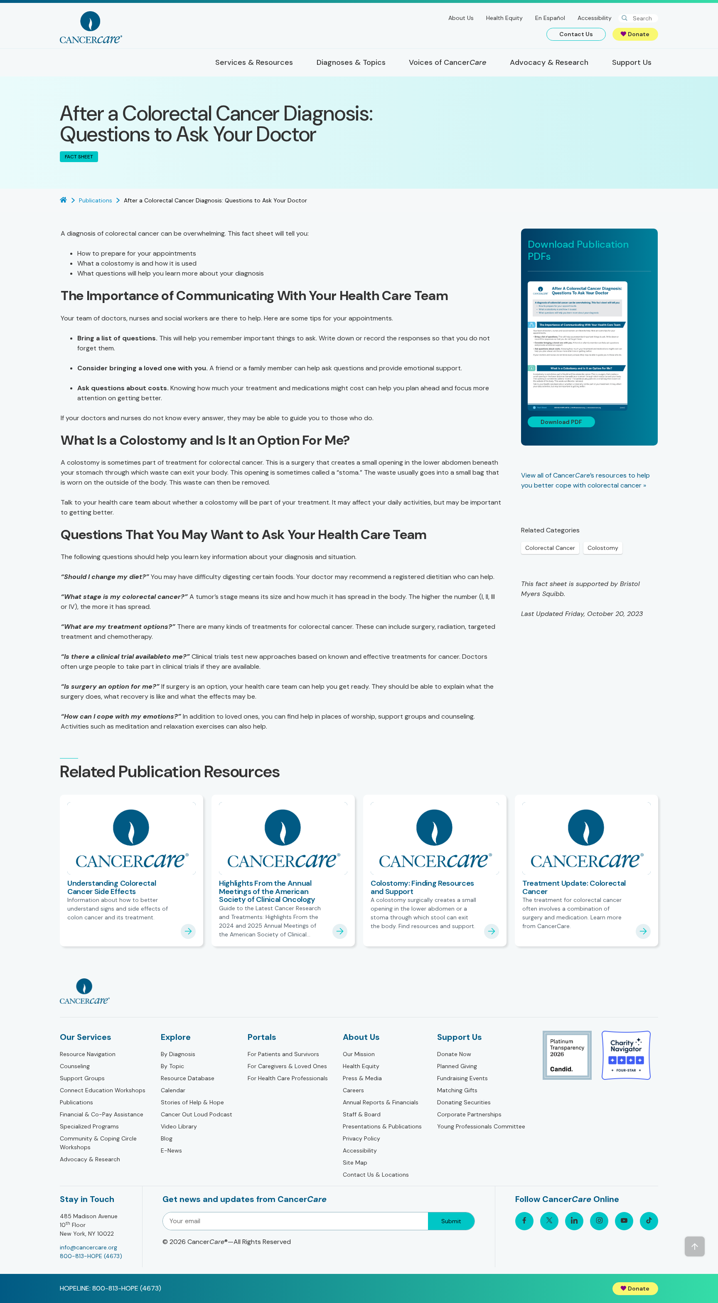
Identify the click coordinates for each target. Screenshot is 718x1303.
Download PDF (561, 422)
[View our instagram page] (599, 1221)
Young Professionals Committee (481, 1126)
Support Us (459, 1037)
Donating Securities (464, 1102)
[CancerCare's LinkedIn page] (574, 1221)
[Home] (91, 27)
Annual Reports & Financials (380, 1102)
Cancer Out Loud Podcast (196, 1114)
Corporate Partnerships (469, 1114)
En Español (550, 18)
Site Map (355, 1162)
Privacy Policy (361, 1138)
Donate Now (454, 1054)
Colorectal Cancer (550, 548)
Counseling (75, 1066)
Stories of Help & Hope (192, 1102)
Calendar (173, 1090)
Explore (176, 1037)
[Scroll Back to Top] (695, 1246)
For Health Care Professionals (288, 1078)
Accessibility (595, 18)
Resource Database (187, 1078)
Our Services (85, 1037)
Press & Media (362, 1078)
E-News (171, 1150)
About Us (461, 18)
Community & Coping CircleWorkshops (98, 1143)
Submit (451, 1221)
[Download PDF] (589, 345)
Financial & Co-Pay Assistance (101, 1114)
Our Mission (359, 1054)
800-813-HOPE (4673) (91, 1256)
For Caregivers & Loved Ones (287, 1066)
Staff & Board (362, 1114)
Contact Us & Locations (376, 1174)
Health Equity (504, 18)
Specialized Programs (89, 1126)
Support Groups (82, 1078)
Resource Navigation (88, 1054)
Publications (76, 1102)
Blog (166, 1138)
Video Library (179, 1126)
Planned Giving (457, 1066)
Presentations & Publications (382, 1126)
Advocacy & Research (90, 1159)
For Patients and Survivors (283, 1054)
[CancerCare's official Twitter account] (549, 1221)
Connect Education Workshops (102, 1090)
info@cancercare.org (88, 1247)
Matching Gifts (457, 1090)
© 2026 (226, 1241)
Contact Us (576, 34)
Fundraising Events (462, 1078)
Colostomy (603, 548)
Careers (353, 1090)
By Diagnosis (178, 1054)
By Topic (172, 1066)
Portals (262, 1037)
